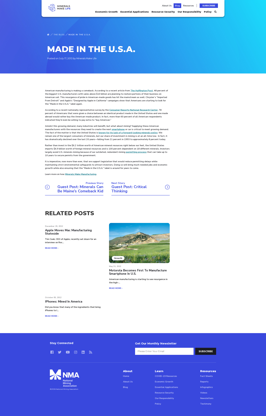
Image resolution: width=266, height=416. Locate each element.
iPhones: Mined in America (63, 301)
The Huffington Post (142, 90)
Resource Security (163, 12)
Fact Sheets (206, 376)
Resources (188, 5)
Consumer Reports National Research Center (133, 110)
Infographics (206, 387)
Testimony (205, 403)
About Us (167, 5)
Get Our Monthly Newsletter (156, 343)
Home (126, 376)
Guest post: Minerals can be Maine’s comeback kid (80, 189)
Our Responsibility (189, 12)
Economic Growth (106, 12)
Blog (177, 5)
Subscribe (208, 5)
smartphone (118, 129)
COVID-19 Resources (166, 376)
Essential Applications (134, 12)
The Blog (59, 34)
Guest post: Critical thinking (129, 189)
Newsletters (206, 398)
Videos (203, 392)
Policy (208, 12)
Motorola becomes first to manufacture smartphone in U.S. (138, 272)
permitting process (136, 152)
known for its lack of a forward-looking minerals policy (128, 132)
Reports (204, 381)
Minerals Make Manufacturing (80, 174)
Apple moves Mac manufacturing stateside (68, 232)
